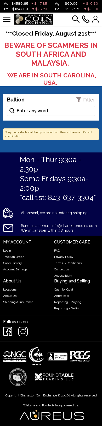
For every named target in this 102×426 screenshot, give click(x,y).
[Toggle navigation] (6, 19)
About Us (9, 296)
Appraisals (61, 296)
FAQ (57, 250)
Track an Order (13, 257)
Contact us (61, 269)
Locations (9, 289)
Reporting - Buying (67, 302)
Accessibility (63, 275)
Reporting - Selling (67, 308)
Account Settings (15, 269)
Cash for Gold (63, 289)
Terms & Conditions (68, 263)
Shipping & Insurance (18, 302)
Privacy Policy (63, 257)
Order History (12, 263)
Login (7, 250)
